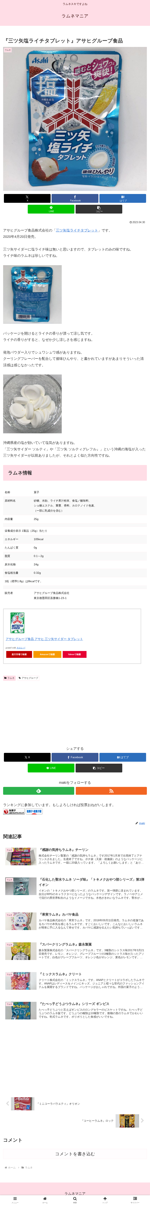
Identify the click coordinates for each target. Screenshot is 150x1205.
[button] (99, 209)
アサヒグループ (30, 678)
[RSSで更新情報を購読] (111, 791)
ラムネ (10, 678)
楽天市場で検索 (19, 654)
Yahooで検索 (74, 654)
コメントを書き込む (75, 1153)
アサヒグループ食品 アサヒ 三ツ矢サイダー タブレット (44, 639)
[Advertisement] (75, 711)
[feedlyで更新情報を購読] (38, 791)
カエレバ (21, 647)
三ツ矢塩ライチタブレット (77, 230)
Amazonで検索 (47, 654)
